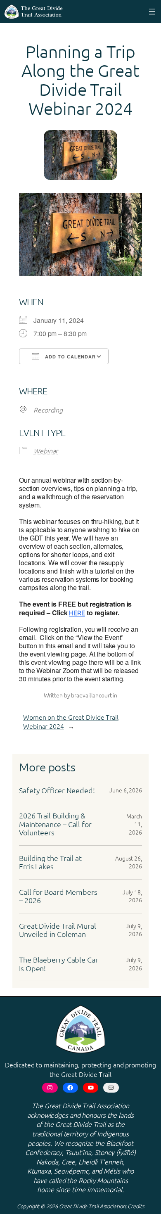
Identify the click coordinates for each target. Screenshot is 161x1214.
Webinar (45, 450)
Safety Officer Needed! (57, 790)
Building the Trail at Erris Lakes (50, 862)
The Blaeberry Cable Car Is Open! (58, 964)
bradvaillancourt (91, 695)
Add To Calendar (69, 356)
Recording (48, 409)
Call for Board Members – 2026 (58, 896)
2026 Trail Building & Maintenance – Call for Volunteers (55, 824)
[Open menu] (152, 12)
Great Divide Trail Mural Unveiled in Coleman (57, 930)
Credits (136, 1206)
